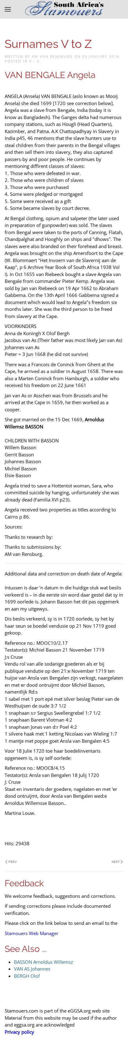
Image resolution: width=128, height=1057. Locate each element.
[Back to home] (64, 9)
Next (116, 861)
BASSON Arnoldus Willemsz (43, 962)
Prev (12, 861)
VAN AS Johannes (32, 969)
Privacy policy (19, 1032)
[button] (8, 9)
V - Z (34, 61)
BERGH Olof (27, 976)
